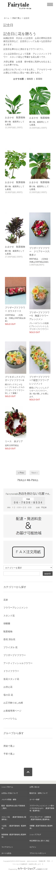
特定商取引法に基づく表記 (39, 841)
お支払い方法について (9, 793)
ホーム (6, 18)
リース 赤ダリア (14, 441)
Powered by (13, 869)
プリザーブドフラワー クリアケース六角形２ (39, 251)
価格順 (30, 79)
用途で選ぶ (16, 18)
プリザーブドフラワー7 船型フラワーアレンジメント (39, 380)
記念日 (26, 18)
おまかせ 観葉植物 (15, 117)
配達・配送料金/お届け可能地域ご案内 (13, 807)
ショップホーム (7, 787)
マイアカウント (7, 847)
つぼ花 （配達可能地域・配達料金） (13, 827)
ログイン (33, 847)
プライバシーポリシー (38, 853)
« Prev (21, 472)
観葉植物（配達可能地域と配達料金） (13, 836)
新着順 (39, 79)
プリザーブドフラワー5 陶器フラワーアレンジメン (39, 315)
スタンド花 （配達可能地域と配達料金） (13, 818)
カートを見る (6, 853)
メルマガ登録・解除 (8, 799)
